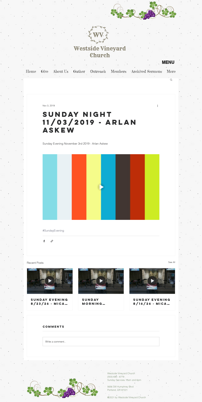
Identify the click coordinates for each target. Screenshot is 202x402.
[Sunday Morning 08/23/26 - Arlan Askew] (101, 281)
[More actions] (157, 105)
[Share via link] (51, 241)
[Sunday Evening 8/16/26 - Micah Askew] (152, 281)
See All (171, 262)
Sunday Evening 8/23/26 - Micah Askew (49, 302)
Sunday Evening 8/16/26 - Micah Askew (152, 302)
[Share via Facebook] (44, 241)
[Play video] (101, 187)
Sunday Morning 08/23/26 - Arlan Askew (97, 302)
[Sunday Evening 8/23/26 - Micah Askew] (50, 281)
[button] (171, 79)
